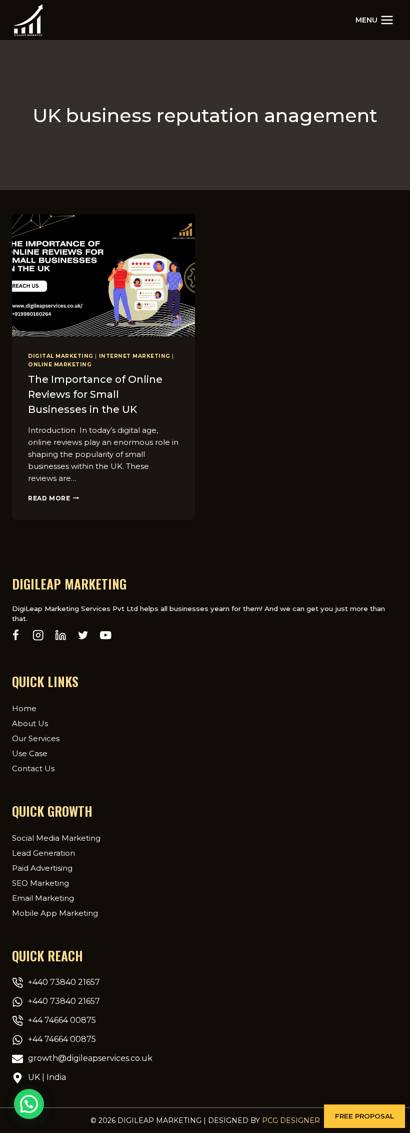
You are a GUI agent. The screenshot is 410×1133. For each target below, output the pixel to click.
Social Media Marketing (56, 838)
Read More (53, 498)
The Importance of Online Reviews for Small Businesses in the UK (95, 394)
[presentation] (103, 275)
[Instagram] (38, 635)
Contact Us (33, 768)
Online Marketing (60, 364)
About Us (30, 723)
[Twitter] (83, 635)
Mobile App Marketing (55, 913)
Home (24, 708)
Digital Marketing (61, 356)
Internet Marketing (134, 356)
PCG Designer (291, 1120)
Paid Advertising (42, 868)
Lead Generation (43, 853)
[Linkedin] (61, 635)
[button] (364, 1116)
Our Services (36, 738)
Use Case (30, 753)
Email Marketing (43, 898)
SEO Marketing (40, 883)
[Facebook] (15, 635)
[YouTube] (105, 635)
